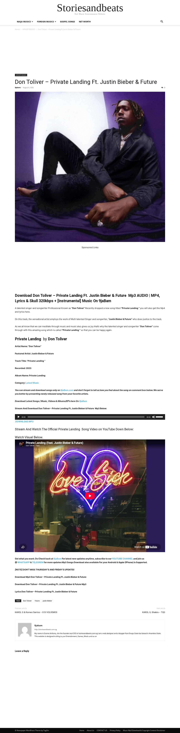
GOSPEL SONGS (67, 21)
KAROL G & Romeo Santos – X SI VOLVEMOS (36, 612)
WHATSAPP (23, 562)
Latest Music (32, 382)
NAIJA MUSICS (24, 21)
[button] (161, 22)
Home (17, 29)
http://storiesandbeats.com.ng (45, 629)
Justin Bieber (47, 601)
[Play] (18, 417)
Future (37, 601)
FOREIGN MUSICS (45, 21)
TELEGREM (37, 562)
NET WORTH (85, 21)
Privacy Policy (115, 730)
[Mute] (153, 417)
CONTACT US (102, 730)
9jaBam (83, 401)
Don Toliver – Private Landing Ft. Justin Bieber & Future (86, 81)
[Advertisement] (90, 53)
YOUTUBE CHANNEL (122, 558)
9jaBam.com (66, 390)
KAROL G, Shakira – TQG (153, 612)
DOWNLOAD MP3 (24, 421)
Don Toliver (27, 601)
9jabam (18, 87)
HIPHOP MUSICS (28, 29)
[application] (90, 417)
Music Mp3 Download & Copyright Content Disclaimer (144, 730)
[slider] (160, 416)
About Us (90, 730)
